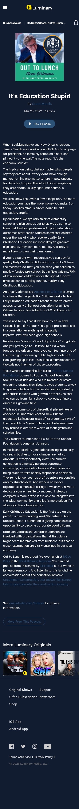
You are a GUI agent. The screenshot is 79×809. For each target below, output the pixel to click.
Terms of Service (20, 757)
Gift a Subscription (23, 696)
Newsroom (47, 696)
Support (45, 689)
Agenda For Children (48, 292)
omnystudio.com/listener (26, 603)
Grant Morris (42, 103)
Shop (13, 704)
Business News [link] (12, 23)
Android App (18, 728)
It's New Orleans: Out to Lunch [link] (45, 23)
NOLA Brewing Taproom (35, 561)
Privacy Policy (44, 757)
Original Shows (20, 689)
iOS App (15, 721)
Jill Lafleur (46, 566)
